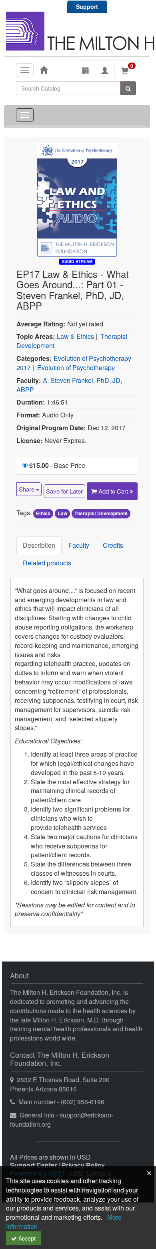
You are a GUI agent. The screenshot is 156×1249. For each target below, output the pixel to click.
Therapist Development (101, 513)
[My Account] (104, 71)
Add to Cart (114, 491)
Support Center (33, 1165)
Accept (26, 1238)
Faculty (79, 545)
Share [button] (27, 489)
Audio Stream (77, 261)
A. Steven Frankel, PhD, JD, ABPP (69, 385)
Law (62, 513)
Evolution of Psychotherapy (76, 367)
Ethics (43, 513)
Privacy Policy (83, 1165)
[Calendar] (85, 71)
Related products (47, 562)
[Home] (44, 70)
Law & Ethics (75, 336)
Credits (113, 545)
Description (39, 545)
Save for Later (64, 491)
